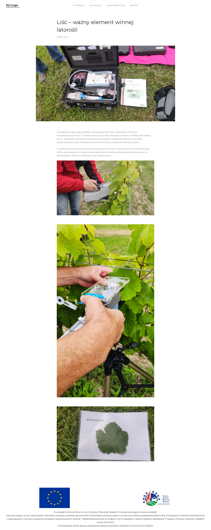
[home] (12, 5)
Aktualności (95, 5)
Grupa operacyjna (116, 5)
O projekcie (78, 5)
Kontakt (134, 5)
